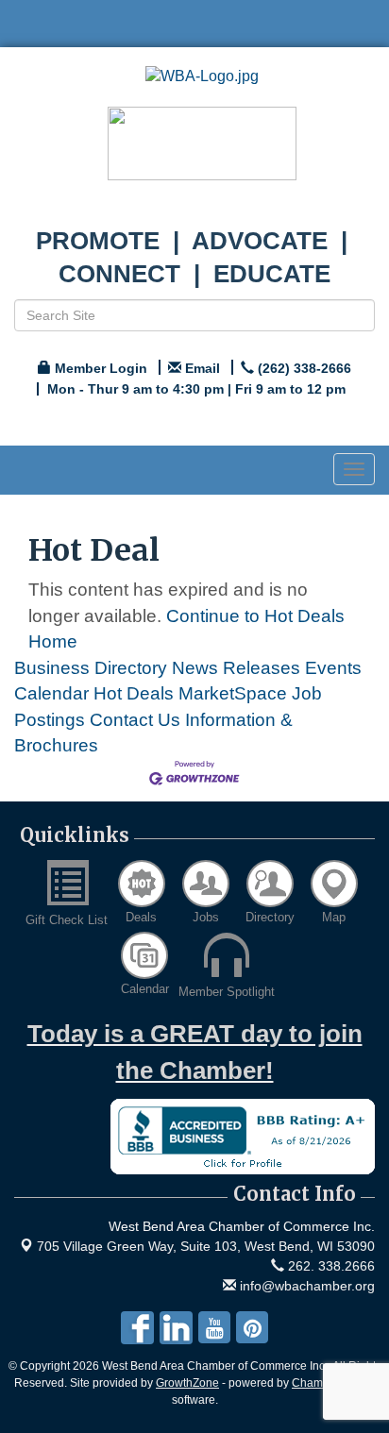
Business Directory (90, 668)
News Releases (236, 668)
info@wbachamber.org (305, 1285)
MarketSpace (232, 693)
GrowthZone (187, 1383)
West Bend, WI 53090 (206, 1246)
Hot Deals (133, 693)
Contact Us (135, 720)
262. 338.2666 (329, 1265)
